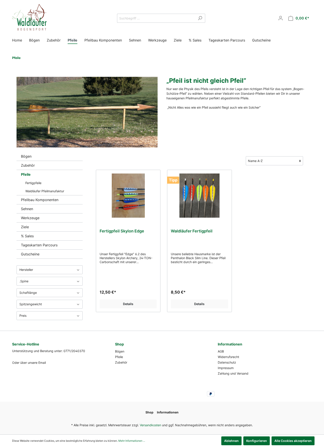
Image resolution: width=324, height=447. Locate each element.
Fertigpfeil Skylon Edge (122, 231)
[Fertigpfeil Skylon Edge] (128, 196)
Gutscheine (30, 254)
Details (128, 304)
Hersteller (26, 270)
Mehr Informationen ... (131, 440)
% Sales (27, 236)
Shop (119, 344)
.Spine (23, 281)
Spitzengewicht (30, 304)
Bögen (26, 156)
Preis (22, 315)
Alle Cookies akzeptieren (293, 441)
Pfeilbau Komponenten (39, 200)
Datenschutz (227, 362)
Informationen (230, 344)
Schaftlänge (28, 292)
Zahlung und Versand (233, 373)
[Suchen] (200, 18)
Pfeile (26, 174)
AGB (221, 351)
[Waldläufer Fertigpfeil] (199, 196)
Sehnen (27, 209)
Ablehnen (231, 441)
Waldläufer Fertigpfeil (191, 231)
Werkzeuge (30, 218)
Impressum (226, 368)
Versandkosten (150, 425)
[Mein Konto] (281, 18)
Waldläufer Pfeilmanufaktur (44, 191)
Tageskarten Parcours (39, 245)
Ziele (25, 227)
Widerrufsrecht (228, 357)
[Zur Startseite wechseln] (29, 17)
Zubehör (28, 165)
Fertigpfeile (33, 183)
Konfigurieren (256, 441)
